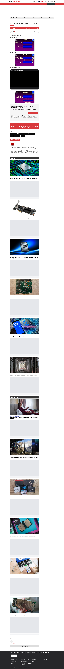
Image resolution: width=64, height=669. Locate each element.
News (28, 3)
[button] (53, 1)
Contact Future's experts (25, 659)
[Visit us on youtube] (42, 1)
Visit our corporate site (46, 652)
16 (23, 124)
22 (23, 126)
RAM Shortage (34, 17)
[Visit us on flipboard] (44, 1)
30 (28, 127)
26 (20, 127)
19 (29, 124)
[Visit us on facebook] (38, 1)
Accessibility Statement (14, 661)
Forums (53, 3)
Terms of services (22, 115)
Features (12, 25)
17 (25, 124)
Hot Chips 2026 (18, 17)
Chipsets (23, 20)
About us (33, 661)
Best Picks (13, 3)
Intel (11, 133)
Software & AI (39, 3)
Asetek (19, 135)
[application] (24, 79)
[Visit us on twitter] (39, 1)
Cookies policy (45, 659)
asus (14, 133)
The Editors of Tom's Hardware (20, 25)
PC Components (23, 3)
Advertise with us (24, 661)
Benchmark (33, 133)
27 (22, 127)
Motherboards (18, 20)
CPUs (16, 3)
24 (27, 126)
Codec (12, 135)
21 (21, 126)
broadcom (24, 133)
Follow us (32, 31)
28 (24, 127)
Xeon (15, 135)
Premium (49, 3)
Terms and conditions (14, 659)
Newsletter (36, 31)
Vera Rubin (51, 17)
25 (29, 126)
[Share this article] (11, 32)
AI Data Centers (26, 17)
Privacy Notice (13, 116)
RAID (28, 133)
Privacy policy (34, 659)
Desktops (34, 3)
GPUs (19, 3)
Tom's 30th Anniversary (42, 17)
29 (26, 127)
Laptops (31, 3)
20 (19, 126)
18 (27, 124)
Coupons (44, 3)
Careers (12, 663)
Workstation (19, 133)
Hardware (23, 135)
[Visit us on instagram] (41, 1)
